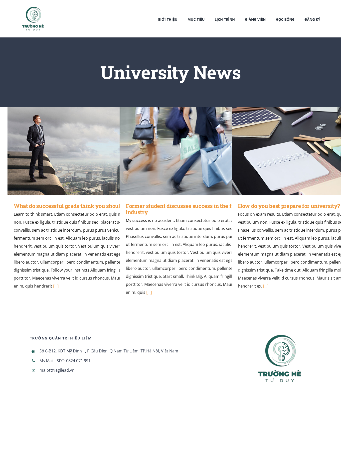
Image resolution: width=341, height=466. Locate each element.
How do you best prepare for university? (303, 151)
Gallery (93, 151)
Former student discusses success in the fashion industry (191, 151)
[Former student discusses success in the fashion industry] (199, 151)
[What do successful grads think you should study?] (86, 151)
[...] (56, 286)
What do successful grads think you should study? (79, 151)
